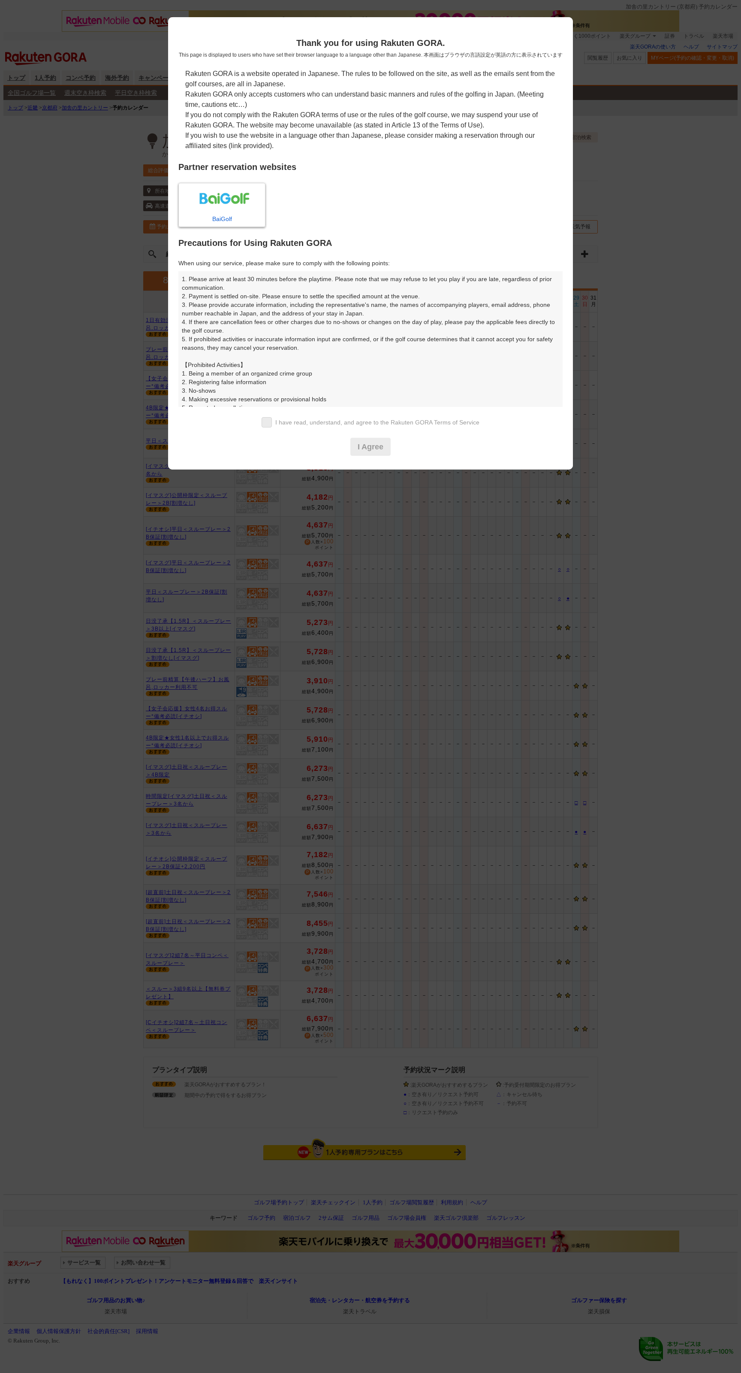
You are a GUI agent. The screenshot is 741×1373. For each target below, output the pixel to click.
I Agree (370, 447)
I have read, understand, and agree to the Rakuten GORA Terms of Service (377, 422)
